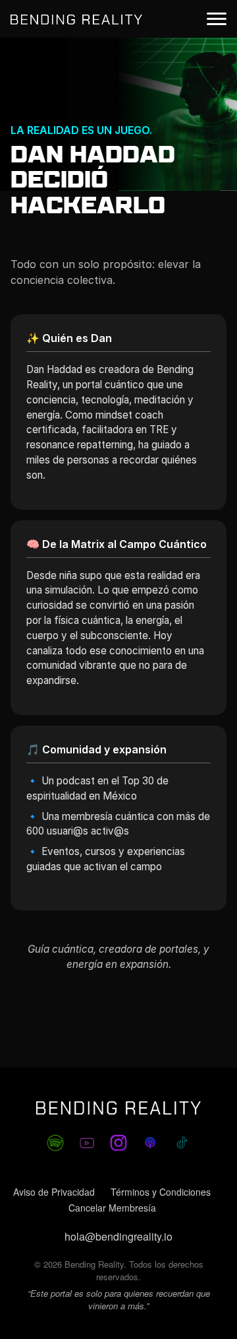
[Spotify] (55, 1143)
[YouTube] (87, 1143)
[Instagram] (118, 1143)
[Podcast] (150, 1143)
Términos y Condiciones (161, 1191)
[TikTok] (181, 1143)
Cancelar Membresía (112, 1207)
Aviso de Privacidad (54, 1191)
